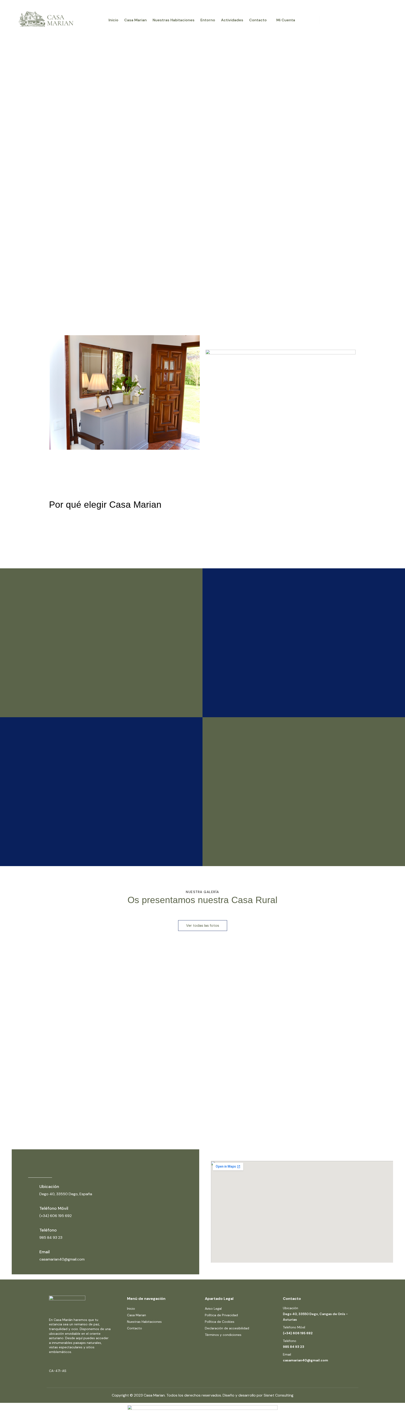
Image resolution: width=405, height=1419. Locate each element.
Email (44, 1252)
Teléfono (48, 1230)
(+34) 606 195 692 (298, 1333)
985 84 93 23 (293, 1347)
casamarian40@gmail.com (305, 1360)
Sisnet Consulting (278, 1395)
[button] (202, 925)
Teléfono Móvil (53, 1208)
